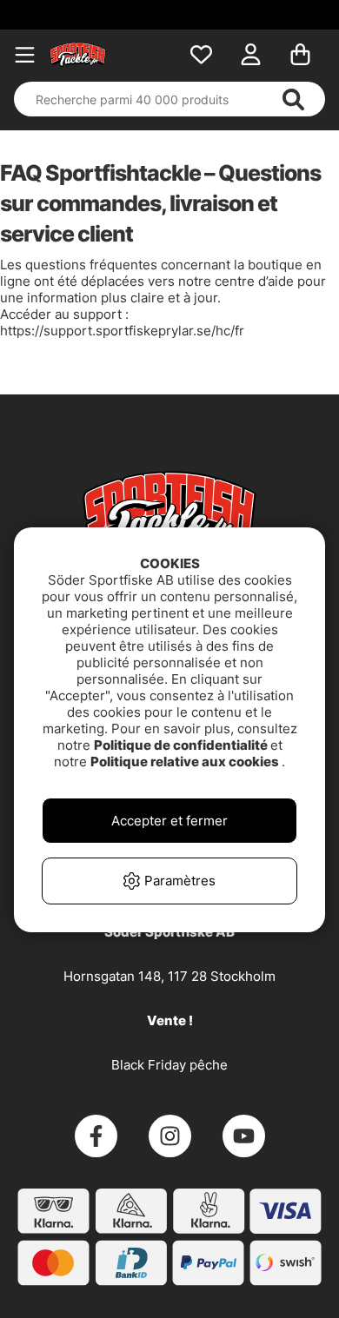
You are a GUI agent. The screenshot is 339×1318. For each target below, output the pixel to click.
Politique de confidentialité (182, 745)
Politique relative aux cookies (186, 761)
